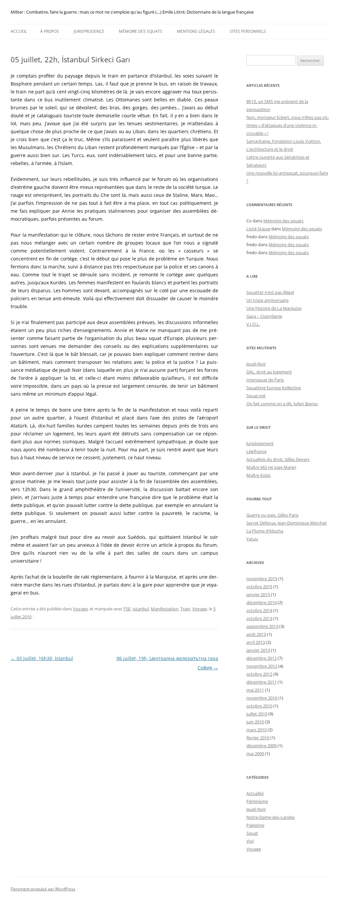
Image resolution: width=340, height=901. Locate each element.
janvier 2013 (258, 650)
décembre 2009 (261, 746)
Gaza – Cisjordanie (264, 316)
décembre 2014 (261, 602)
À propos (49, 31)
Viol (250, 841)
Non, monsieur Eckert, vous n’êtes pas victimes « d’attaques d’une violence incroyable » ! (287, 125)
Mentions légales (196, 31)
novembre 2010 (261, 698)
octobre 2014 (259, 610)
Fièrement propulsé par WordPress (43, 889)
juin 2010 (255, 722)
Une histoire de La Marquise (273, 308)
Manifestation (164, 609)
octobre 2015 (259, 587)
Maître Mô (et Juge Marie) (271, 467)
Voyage (80, 609)
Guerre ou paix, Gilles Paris (272, 515)
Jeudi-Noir (256, 364)
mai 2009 (255, 754)
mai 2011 (255, 690)
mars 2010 (256, 730)
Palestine (255, 825)
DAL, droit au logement (269, 372)
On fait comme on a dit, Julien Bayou (282, 404)
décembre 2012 (261, 658)
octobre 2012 (259, 674)
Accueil (19, 31)
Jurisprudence (89, 31)
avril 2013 (255, 642)
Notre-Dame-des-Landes (270, 817)
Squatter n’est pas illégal (270, 292)
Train (185, 609)
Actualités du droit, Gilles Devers (277, 459)
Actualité (255, 793)
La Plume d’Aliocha (264, 531)
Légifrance (256, 451)
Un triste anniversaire (267, 300)
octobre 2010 (259, 706)
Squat (252, 833)
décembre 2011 (261, 682)
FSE (127, 609)
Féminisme (257, 801)
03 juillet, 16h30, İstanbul (42, 658)
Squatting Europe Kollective (273, 388)
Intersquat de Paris (265, 380)
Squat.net (256, 396)
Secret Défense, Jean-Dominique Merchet (286, 523)
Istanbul (140, 609)
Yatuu (252, 539)
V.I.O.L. (253, 324)
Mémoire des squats (140, 31)
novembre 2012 (261, 666)
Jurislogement (260, 443)
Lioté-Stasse (258, 229)
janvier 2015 (258, 594)
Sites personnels (248, 31)
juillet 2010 (256, 714)
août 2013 (256, 634)
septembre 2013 (262, 626)
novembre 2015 (261, 579)
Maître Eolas (258, 475)
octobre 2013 (259, 618)
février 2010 (257, 738)
